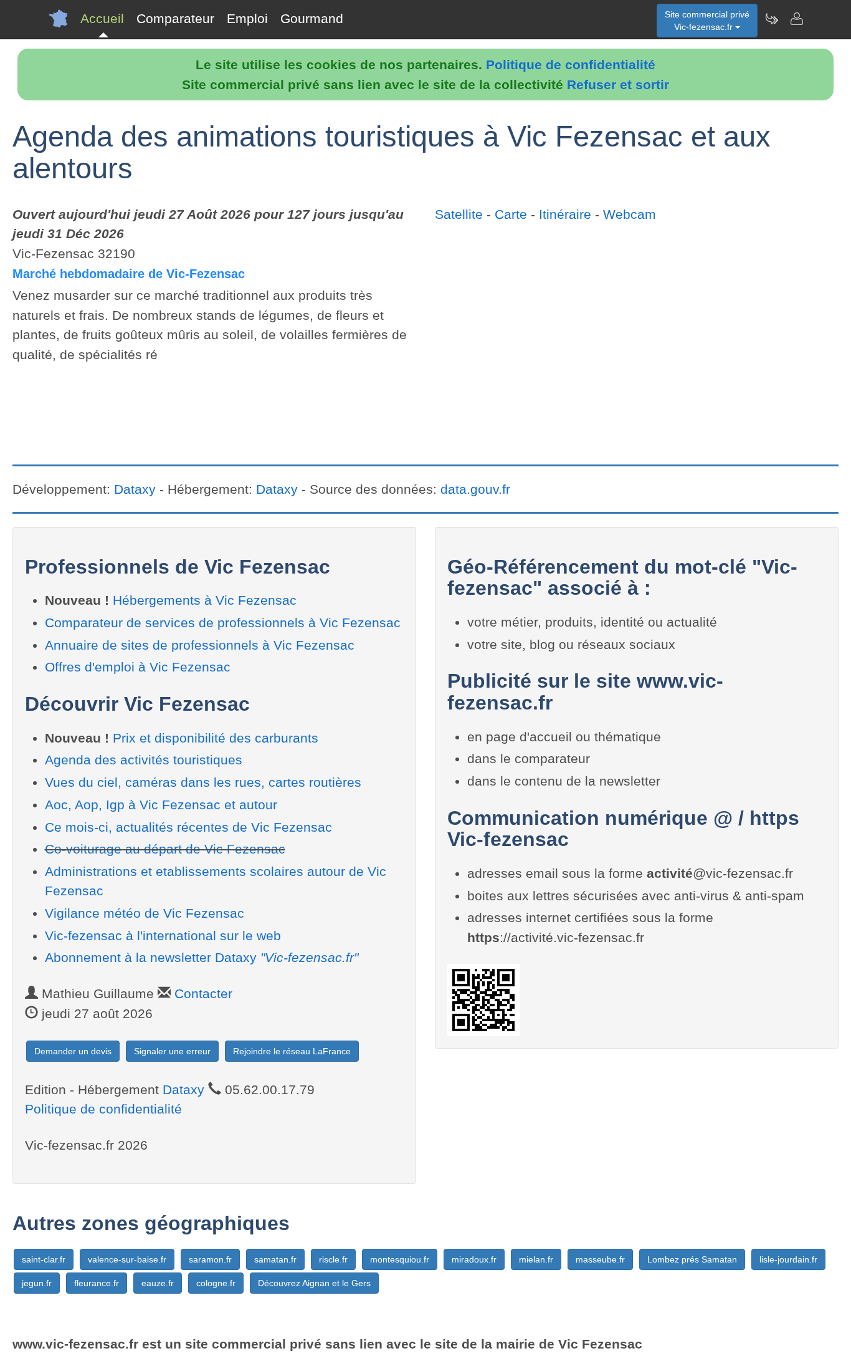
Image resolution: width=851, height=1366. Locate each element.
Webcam (629, 214)
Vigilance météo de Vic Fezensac (144, 913)
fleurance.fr (96, 1283)
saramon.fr (210, 1259)
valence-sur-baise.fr (127, 1259)
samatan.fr (275, 1259)
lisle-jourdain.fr (788, 1259)
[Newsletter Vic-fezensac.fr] (771, 18)
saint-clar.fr (43, 1259)
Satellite (459, 214)
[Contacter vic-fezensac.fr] (796, 18)
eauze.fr (157, 1283)
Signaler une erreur (172, 1051)
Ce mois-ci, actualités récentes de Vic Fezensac (188, 827)
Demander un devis (73, 1051)
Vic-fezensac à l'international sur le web (163, 935)
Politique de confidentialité (570, 64)
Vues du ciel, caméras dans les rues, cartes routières (203, 782)
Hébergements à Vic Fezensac (205, 600)
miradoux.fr (474, 1259)
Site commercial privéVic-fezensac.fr (707, 20)
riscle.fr (333, 1259)
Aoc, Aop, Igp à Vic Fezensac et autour (161, 804)
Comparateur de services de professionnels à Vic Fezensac (223, 622)
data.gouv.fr (475, 489)
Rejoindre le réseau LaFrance (292, 1051)
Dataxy (135, 489)
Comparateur (175, 18)
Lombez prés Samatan (692, 1259)
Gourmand (311, 18)
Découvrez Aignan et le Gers (314, 1283)
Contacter (203, 993)
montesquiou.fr (399, 1259)
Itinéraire (565, 214)
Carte (511, 214)
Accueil (102, 18)
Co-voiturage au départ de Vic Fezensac (165, 849)
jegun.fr (37, 1283)
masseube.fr (600, 1259)
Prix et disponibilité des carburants (215, 738)
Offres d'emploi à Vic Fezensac (138, 667)
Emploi (247, 18)
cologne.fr (215, 1283)
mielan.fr (536, 1259)
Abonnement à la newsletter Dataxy (201, 957)
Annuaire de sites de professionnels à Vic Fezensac (199, 645)
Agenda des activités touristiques (143, 760)
